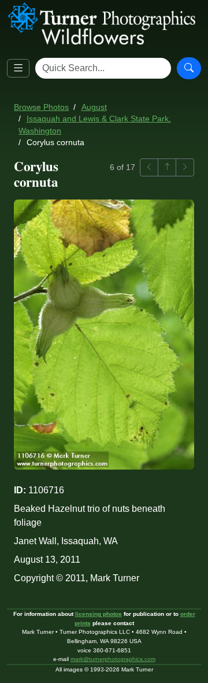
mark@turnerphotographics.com (112, 659)
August (94, 107)
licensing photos (98, 614)
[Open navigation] (18, 68)
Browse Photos (41, 107)
